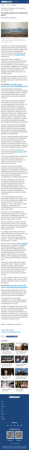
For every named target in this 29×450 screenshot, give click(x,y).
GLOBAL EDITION (16, 443)
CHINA (11, 443)
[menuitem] (15, 1)
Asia (8, 5)
